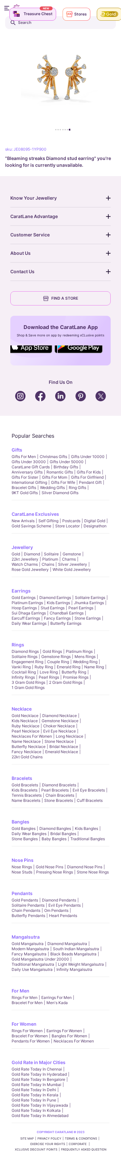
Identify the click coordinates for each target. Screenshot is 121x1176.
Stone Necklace (59, 741)
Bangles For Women (69, 1035)
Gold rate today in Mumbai (36, 1084)
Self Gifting (48, 520)
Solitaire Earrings (90, 597)
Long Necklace (69, 736)
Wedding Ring (85, 661)
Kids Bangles (86, 828)
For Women (24, 1024)
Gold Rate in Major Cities (39, 1062)
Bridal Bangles (63, 833)
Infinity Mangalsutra (74, 969)
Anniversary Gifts (27, 472)
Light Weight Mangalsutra (81, 964)
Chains (48, 564)
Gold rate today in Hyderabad (39, 1074)
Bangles (20, 821)
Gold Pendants (25, 900)
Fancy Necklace (26, 751)
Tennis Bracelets (27, 795)
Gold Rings (52, 651)
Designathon (95, 525)
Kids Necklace (25, 720)
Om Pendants (56, 910)
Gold (16, 554)
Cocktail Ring (24, 672)
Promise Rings (75, 677)
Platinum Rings (79, 651)
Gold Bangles (23, 828)
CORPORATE (78, 1144)
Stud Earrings (53, 607)
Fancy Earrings (57, 618)
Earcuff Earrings (26, 618)
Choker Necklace (59, 725)
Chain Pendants (26, 910)
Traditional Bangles (87, 838)
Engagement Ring (27, 661)
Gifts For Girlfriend (87, 477)
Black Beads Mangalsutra (73, 954)
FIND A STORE (64, 298)
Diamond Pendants (59, 900)
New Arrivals (23, 520)
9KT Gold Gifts (25, 492)
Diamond (32, 554)
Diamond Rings (25, 651)
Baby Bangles (54, 838)
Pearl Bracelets (55, 790)
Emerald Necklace (61, 751)
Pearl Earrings (80, 607)
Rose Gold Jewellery (30, 569)
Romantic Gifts (59, 472)
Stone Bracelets (58, 800)
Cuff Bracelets (90, 800)
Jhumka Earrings (89, 602)
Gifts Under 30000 (29, 461)
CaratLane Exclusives (35, 514)
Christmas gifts (53, 456)
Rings (18, 644)
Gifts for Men (24, 456)
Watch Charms (25, 564)
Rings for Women (27, 1030)
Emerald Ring (68, 666)
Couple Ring (58, 661)
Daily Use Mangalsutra (32, 969)
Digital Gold (94, 520)
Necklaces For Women (32, 736)
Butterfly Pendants (28, 915)
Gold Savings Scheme (31, 525)
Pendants (22, 893)
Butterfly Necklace (28, 746)
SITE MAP (27, 1138)
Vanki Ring (21, 666)
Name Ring (94, 666)
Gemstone (72, 554)
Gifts (17, 450)
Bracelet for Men (27, 1002)
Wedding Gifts (52, 487)
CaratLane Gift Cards (31, 466)
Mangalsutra (26, 937)
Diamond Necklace (59, 715)
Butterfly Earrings (65, 623)
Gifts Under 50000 (67, 461)
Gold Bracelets (25, 784)
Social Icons (33, 353)
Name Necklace (26, 741)
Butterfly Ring (74, 672)
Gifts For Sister (25, 477)
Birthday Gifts (66, 466)
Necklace (22, 709)
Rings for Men (24, 997)
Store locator (67, 525)
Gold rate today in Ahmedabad (40, 1115)
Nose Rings (22, 866)
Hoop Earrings (24, 607)
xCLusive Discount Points (36, 1149)
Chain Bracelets (59, 795)
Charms (69, 559)
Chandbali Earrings (67, 613)
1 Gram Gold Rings (28, 687)
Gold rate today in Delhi (34, 1089)
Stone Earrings (88, 618)
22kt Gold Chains (27, 756)
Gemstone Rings (56, 656)
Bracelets (22, 778)
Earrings (21, 590)
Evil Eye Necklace (59, 731)
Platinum (50, 559)
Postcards (71, 520)
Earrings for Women (64, 1030)
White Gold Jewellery (72, 569)
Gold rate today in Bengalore (38, 1079)
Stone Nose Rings (93, 872)
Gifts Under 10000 (88, 456)
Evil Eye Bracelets (89, 790)
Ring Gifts (77, 487)
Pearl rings (49, 677)
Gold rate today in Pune (34, 1100)
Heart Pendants (63, 915)
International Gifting (29, 482)
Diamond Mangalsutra (67, 943)
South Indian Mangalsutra (76, 948)
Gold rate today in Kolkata (36, 1110)
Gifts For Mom (54, 477)
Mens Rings (85, 656)
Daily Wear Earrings (29, 623)
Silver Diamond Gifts (60, 492)
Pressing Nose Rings (54, 872)
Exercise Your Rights (47, 1144)
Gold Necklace (25, 715)
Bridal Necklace (63, 746)
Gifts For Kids (89, 472)
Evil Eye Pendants (64, 905)
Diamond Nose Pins (84, 866)
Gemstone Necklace (60, 720)
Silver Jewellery (72, 564)
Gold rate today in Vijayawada (40, 1105)
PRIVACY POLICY (49, 1138)
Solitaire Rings (24, 656)
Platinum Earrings (27, 602)
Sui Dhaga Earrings (29, 613)
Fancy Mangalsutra (29, 954)
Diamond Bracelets (59, 784)
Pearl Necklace (25, 731)
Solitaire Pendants (28, 905)
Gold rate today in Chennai (37, 1069)
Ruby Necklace (25, 725)
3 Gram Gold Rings (28, 682)
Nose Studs (22, 872)
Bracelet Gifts (24, 487)
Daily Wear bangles (29, 833)
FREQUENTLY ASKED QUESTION (83, 1149)
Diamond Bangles (55, 828)
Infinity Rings (23, 677)
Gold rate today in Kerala (35, 1094)
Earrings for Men (56, 997)
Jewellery (22, 547)
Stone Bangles (25, 838)
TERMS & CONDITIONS (81, 1138)
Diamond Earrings (55, 597)
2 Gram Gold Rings (65, 682)
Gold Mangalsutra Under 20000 (40, 959)
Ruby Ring (44, 666)
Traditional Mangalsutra (33, 964)
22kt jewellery (25, 559)
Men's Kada (57, 1002)
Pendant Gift (90, 482)
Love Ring (49, 672)
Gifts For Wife (63, 482)
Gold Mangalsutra (28, 943)
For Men (20, 990)
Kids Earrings (58, 602)
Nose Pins (23, 860)
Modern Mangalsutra (30, 948)
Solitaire (51, 554)
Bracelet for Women (30, 1035)
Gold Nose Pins (49, 866)
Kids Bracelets (24, 790)
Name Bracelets (26, 800)
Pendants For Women (31, 1041)
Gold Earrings (23, 597)
